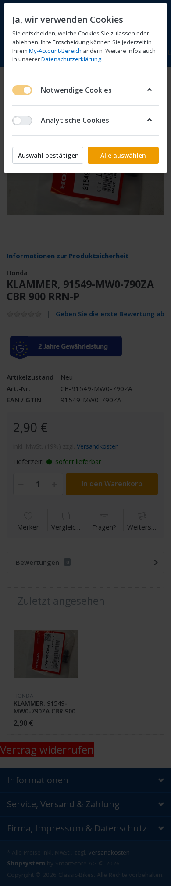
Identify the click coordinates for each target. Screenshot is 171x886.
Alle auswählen (123, 155)
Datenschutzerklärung (71, 59)
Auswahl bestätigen (48, 155)
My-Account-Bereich (55, 51)
